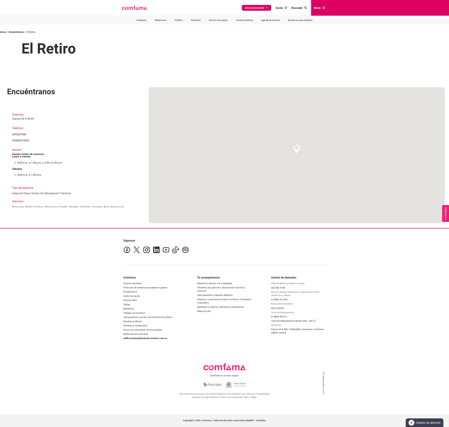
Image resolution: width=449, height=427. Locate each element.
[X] (136, 249)
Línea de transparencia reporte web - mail (292, 321)
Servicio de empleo (218, 20)
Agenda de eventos (270, 20)
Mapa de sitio (204, 311)
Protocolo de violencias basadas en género (145, 287)
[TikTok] (175, 249)
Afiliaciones (160, 20)
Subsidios (196, 20)
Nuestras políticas (132, 321)
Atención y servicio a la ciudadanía (214, 283)
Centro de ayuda (131, 296)
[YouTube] (166, 249)
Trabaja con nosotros (134, 313)
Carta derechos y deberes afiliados (215, 295)
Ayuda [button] (279, 7)
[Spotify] (185, 249)
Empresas (142, 20)
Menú (317, 8)
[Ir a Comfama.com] (224, 369)
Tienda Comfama (244, 20)
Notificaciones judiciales (135, 334)
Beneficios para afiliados (300, 20)
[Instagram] (146, 249)
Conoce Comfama (132, 283)
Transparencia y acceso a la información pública (147, 317)
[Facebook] (126, 249)
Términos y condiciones (135, 325)
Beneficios (128, 308)
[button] (134, 8)
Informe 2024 (130, 300)
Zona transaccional (254, 8)
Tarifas (126, 304)
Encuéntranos (130, 291)
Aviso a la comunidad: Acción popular (142, 329)
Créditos (178, 20)
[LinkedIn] (156, 249)
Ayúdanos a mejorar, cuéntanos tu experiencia (220, 307)
